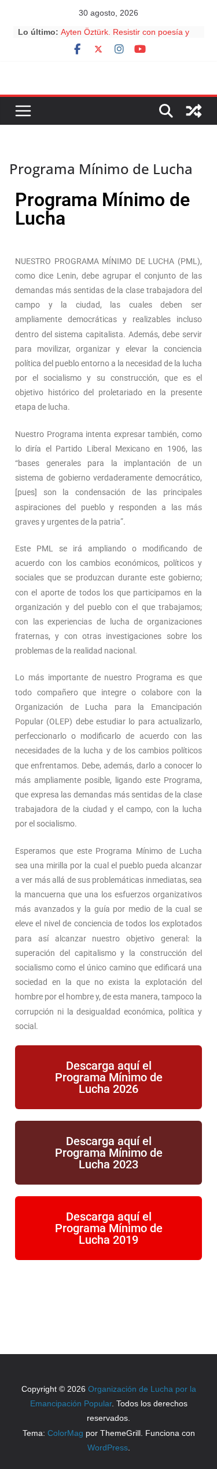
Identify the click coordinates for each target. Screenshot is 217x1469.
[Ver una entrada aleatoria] (194, 111)
